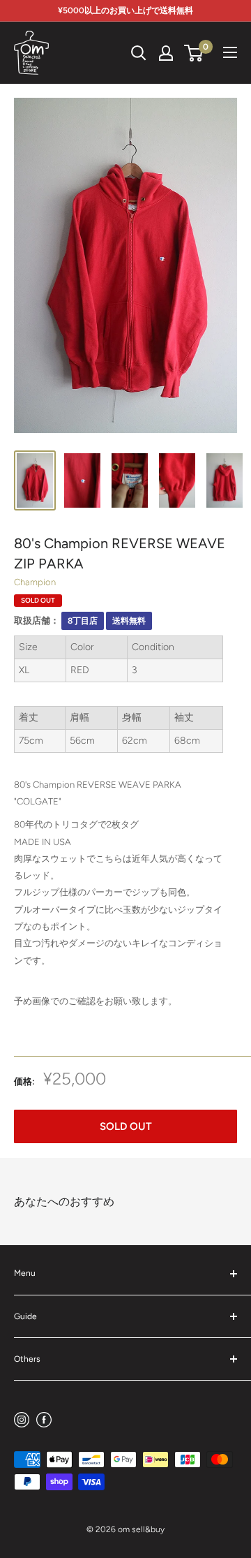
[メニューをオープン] (230, 52)
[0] (194, 53)
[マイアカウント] (166, 53)
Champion (35, 582)
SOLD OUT (126, 1126)
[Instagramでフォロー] (21, 1419)
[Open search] (138, 53)
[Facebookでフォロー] (44, 1419)
